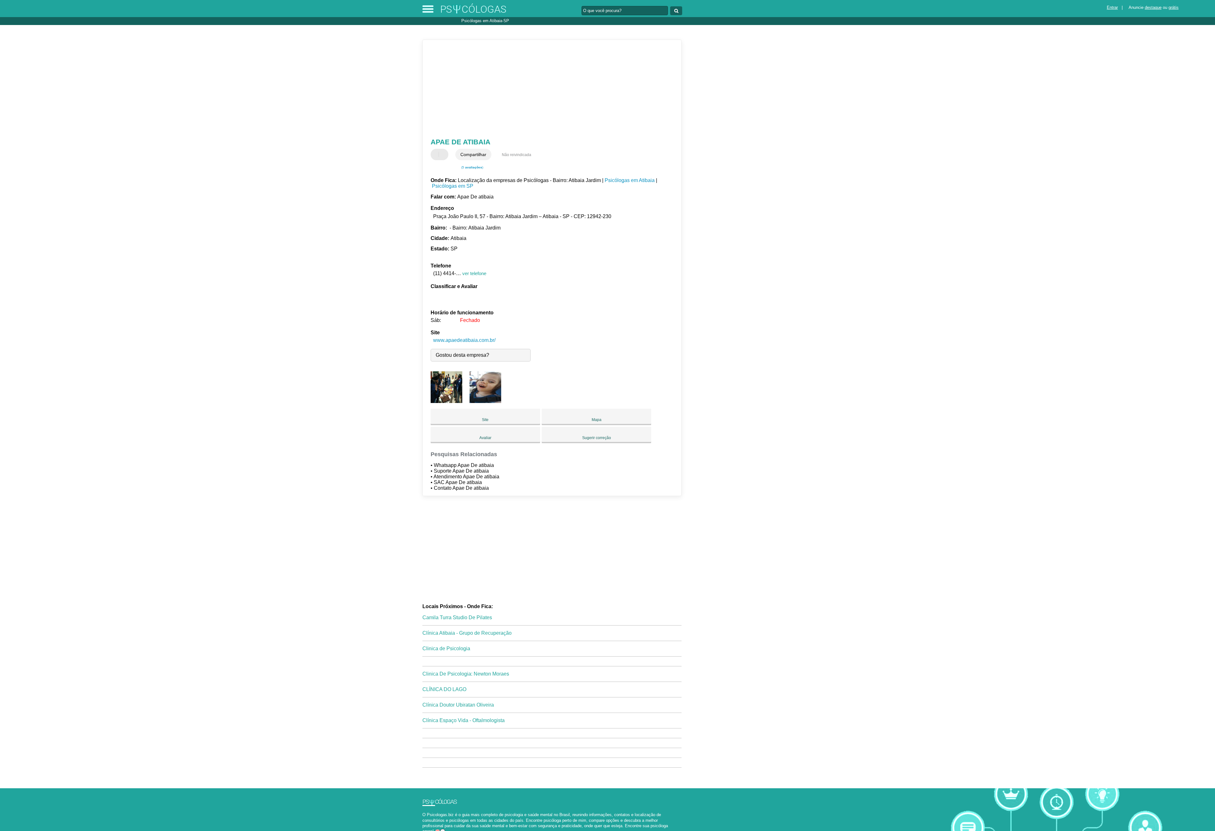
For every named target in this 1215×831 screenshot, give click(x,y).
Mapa (596, 420)
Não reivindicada (516, 155)
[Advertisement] (549, 89)
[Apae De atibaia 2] (485, 401)
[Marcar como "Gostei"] (436, 154)
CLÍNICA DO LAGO (444, 689)
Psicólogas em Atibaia (630, 180)
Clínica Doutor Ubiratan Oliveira (458, 705)
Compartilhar (473, 154)
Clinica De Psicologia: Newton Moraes (465, 674)
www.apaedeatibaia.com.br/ (464, 340)
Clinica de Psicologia (446, 648)
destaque (1153, 7)
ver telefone (474, 273)
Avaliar (485, 438)
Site (485, 420)
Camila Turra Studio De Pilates (457, 617)
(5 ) (471, 167)
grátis (1173, 7)
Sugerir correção (596, 438)
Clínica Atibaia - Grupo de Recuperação (467, 633)
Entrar (1112, 7)
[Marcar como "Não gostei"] (444, 154)
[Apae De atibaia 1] (446, 401)
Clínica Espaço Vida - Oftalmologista (463, 720)
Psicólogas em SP (452, 186)
